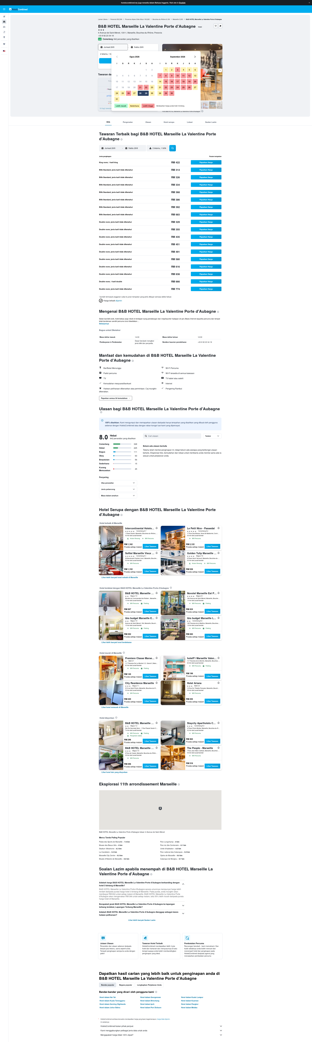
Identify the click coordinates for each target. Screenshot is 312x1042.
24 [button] (117, 93)
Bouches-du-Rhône (159, 19)
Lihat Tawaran (150, 546)
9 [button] (152, 75)
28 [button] (140, 93)
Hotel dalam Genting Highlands (113, 1004)
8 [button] (146, 75)
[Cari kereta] (4, 26)
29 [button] (146, 93)
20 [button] (134, 87)
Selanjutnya (104, 323)
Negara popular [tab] (125, 985)
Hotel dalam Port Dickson (150, 1007)
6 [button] (134, 75)
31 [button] (117, 99)
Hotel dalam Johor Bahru (110, 1007)
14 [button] (140, 81)
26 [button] (128, 93)
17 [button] (117, 87)
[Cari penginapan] (4, 21)
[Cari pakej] (4, 32)
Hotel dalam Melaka (189, 1007)
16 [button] (152, 81)
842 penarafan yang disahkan (126, 39)
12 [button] (128, 81)
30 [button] (152, 93)
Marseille (176, 19)
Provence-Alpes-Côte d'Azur (134, 19)
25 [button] (123, 93)
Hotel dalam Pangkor (189, 1004)
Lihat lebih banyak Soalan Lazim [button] (141, 920)
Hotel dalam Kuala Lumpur (192, 997)
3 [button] (116, 75)
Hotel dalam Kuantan (190, 1000)
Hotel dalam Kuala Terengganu (112, 1000)
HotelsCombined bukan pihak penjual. (117, 1026)
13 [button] (134, 81)
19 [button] (128, 87)
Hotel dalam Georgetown (150, 997)
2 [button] (152, 69)
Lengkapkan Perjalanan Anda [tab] (149, 985)
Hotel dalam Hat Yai (108, 997)
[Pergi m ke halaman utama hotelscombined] (18, 9)
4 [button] (122, 75)
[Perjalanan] (4, 44)
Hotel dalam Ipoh (147, 1004)
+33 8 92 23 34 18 (106, 35)
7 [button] (140, 75)
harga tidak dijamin (163, 1019)
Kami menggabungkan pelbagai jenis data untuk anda (124, 1030)
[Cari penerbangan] (4, 16)
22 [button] (146, 87)
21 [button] (140, 87)
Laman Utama (102, 19)
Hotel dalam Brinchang (149, 1000)
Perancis (113, 19)
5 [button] (128, 75)
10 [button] (117, 81)
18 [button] (123, 87)
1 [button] (146, 69)
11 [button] (123, 81)
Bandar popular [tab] (107, 985)
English (182, 2)
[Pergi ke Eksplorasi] (4, 37)
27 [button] (134, 93)
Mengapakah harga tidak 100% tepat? (117, 1034)
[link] (120, 577)
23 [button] (152, 87)
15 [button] (146, 81)
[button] (309, 2)
